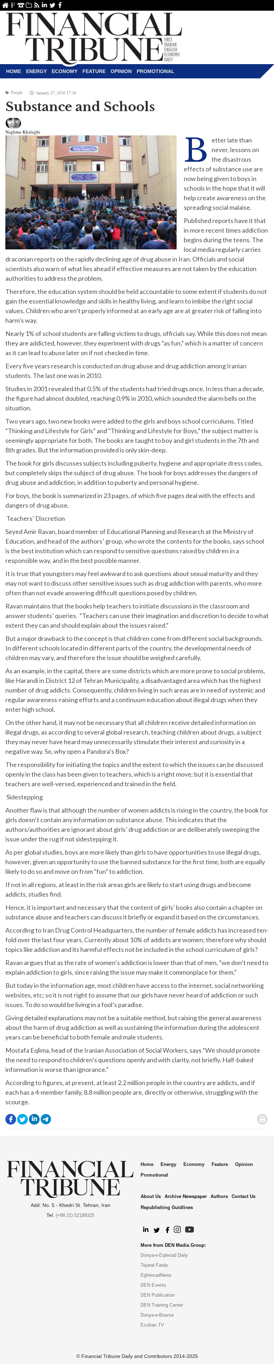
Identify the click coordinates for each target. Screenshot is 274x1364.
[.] (145, 1230)
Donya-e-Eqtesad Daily (164, 1255)
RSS (36, 5)
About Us (13, 5)
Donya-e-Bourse (157, 1315)
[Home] (94, 38)
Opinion (121, 71)
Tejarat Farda (154, 1265)
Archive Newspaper (185, 1196)
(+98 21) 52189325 (75, 1215)
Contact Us (20, 5)
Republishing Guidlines (167, 1207)
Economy (64, 71)
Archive (28, 5)
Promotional (155, 71)
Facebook (60, 5)
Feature (94, 71)
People (16, 92)
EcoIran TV (152, 1325)
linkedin (44, 5)
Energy (36, 71)
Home (5, 5)
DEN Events (153, 1285)
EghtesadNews (156, 1275)
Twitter (52, 5)
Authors (219, 1196)
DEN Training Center (162, 1305)
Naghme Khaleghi (22, 132)
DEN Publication (157, 1295)
